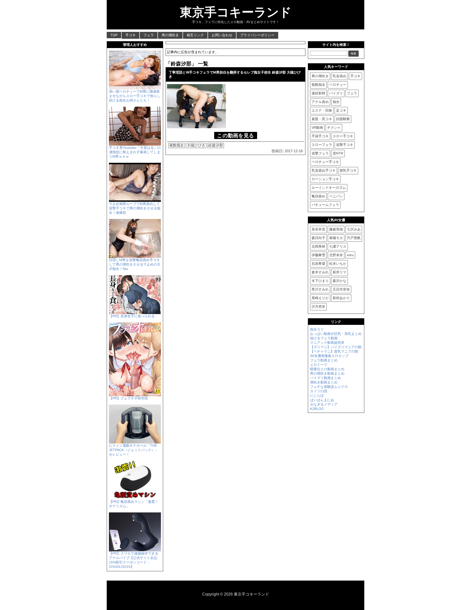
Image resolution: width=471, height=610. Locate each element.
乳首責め (339, 76)
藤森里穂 (336, 229)
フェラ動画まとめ (324, 360)
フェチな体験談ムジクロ (329, 387)
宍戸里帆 (354, 238)
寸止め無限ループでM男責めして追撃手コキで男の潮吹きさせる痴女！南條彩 (134, 208)
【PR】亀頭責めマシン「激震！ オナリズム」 (133, 504)
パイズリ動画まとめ (325, 378)
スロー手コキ (343, 136)
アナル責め (320, 102)
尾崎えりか (320, 298)
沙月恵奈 (318, 306)
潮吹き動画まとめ (324, 382)
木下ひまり (320, 281)
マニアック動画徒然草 (327, 342)
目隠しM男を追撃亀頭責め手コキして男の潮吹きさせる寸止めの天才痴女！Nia (134, 264)
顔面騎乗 (343, 119)
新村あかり (341, 298)
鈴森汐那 (215, 145)
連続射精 (318, 93)
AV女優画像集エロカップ (329, 356)
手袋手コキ (320, 136)
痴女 (336, 102)
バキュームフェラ (325, 205)
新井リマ (339, 272)
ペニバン (336, 196)
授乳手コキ (348, 170)
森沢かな (339, 281)
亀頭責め (318, 196)
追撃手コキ (344, 145)
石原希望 (318, 264)
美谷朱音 (318, 229)
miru (350, 255)
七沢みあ (354, 229)
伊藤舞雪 (318, 255)
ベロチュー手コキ (325, 162)
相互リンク (195, 35)
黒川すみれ (320, 289)
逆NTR (338, 153)
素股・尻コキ (322, 119)
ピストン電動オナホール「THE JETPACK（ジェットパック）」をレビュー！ (133, 450)
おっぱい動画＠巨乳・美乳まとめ (336, 334)
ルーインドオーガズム (329, 188)
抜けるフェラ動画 (324, 338)
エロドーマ (318, 365)
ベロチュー (337, 85)
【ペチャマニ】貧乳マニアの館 (334, 351)
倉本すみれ (320, 272)
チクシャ (334, 127)
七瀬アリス (337, 246)
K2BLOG (317, 409)
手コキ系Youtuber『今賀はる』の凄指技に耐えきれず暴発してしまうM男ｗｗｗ (135, 152)
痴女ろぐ (317, 329)
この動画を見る (235, 135)
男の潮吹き (170, 35)
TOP (114, 35)
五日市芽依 (341, 289)
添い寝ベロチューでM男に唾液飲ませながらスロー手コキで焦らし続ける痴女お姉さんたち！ (134, 95)
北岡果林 (318, 246)
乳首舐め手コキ (324, 170)
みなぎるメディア (324, 404)
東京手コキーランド (235, 12)
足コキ (341, 110)
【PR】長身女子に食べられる (132, 316)
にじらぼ (317, 395)
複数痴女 (176, 145)
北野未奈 (336, 255)
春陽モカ (336, 238)
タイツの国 (318, 391)
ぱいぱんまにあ (322, 400)
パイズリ (336, 93)
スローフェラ (322, 145)
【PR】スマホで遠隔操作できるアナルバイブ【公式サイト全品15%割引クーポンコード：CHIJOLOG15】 (133, 560)
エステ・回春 (322, 110)
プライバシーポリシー (257, 35)
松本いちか (337, 264)
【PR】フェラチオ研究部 (128, 398)
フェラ (149, 35)
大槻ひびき (196, 145)
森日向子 (318, 238)
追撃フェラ (320, 153)
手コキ (130, 35)
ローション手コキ (325, 179)
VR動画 (317, 127)
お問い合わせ (222, 35)
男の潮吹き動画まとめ (327, 373)
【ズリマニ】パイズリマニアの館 (336, 347)
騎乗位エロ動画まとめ (327, 369)
